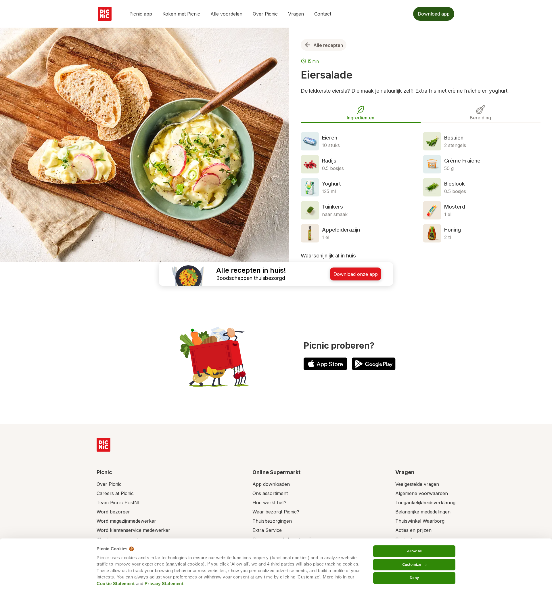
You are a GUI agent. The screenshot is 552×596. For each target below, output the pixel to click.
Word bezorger (113, 512)
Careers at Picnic (115, 493)
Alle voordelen (226, 14)
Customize (411, 564)
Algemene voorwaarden (421, 493)
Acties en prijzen (413, 530)
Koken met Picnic (181, 14)
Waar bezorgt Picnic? (275, 512)
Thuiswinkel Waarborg (419, 521)
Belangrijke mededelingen (423, 512)
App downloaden (271, 484)
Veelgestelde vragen (417, 484)
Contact (322, 14)
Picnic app (140, 14)
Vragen (296, 14)
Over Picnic (265, 14)
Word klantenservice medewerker (133, 530)
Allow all (414, 551)
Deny (414, 578)
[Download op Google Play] (374, 364)
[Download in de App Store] (325, 364)
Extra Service (267, 530)
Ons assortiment (270, 493)
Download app (434, 14)
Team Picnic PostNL (119, 502)
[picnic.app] (105, 14)
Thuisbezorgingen (272, 521)
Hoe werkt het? (269, 502)
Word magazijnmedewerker (126, 521)
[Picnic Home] (103, 445)
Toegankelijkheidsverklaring (425, 502)
